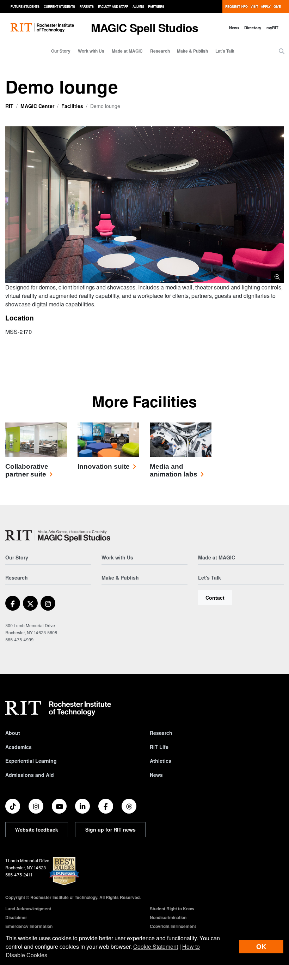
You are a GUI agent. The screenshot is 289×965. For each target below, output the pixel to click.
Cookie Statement (155, 946)
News (234, 27)
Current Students (59, 6)
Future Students (25, 6)
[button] (281, 51)
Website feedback (36, 829)
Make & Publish (192, 51)
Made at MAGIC (127, 51)
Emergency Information (29, 926)
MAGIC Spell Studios (144, 27)
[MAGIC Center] (57, 536)
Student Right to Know (172, 908)
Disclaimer (16, 917)
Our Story (60, 51)
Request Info (236, 6)
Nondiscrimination (168, 917)
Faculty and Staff (113, 6)
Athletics (160, 760)
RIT (9, 105)
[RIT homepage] (42, 27)
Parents (87, 6)
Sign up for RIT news (110, 829)
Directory (252, 27)
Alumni (138, 6)
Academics (18, 746)
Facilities (72, 105)
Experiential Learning (31, 760)
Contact (215, 597)
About (12, 732)
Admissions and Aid (29, 774)
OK (261, 946)
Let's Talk (224, 51)
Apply (266, 6)
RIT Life (159, 746)
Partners (156, 6)
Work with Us (91, 51)
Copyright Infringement (173, 926)
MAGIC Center (37, 105)
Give (277, 6)
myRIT (272, 27)
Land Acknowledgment (28, 908)
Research (160, 51)
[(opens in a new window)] (12, 603)
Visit (254, 6)
